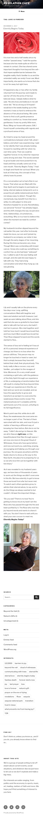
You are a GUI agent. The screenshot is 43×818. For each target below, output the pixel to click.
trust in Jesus (10, 705)
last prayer (14, 684)
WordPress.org (10, 649)
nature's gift (24, 688)
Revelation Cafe (17, 3)
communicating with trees (15, 672)
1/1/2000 (8, 663)
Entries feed (9, 640)
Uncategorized (10, 621)
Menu (22, 11)
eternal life (33, 672)
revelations (9, 697)
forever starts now (27, 680)
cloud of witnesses (28, 667)
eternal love (9, 676)
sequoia (26, 697)
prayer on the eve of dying (16, 692)
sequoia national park (14, 701)
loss (23, 684)
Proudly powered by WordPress (14, 813)
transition (29, 701)
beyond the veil (11, 667)
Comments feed (10, 645)
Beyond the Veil (10, 611)
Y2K (6, 713)
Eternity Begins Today (13, 28)
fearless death (11, 680)
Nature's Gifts (9, 616)
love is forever (10, 688)
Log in (6, 635)
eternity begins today (26, 676)
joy (6, 684)
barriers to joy (20, 663)
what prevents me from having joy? (19, 709)
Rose (19, 697)
